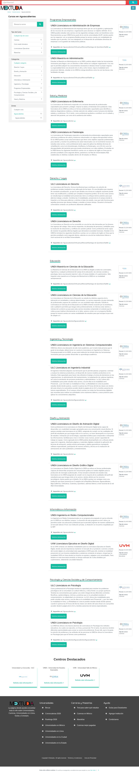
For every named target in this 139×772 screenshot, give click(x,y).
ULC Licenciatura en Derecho (65, 184)
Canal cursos (16, 12)
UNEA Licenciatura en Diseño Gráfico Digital (72, 465)
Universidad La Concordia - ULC (23, 668)
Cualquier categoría (20, 63)
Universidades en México (55, 725)
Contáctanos (114, 719)
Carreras (16, 40)
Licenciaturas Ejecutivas (21, 48)
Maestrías (17, 52)
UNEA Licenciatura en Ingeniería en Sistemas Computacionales (81, 345)
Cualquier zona (18, 109)
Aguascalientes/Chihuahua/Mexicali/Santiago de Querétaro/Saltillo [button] (81, 47)
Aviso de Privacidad (90, 758)
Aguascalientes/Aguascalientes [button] (68, 321)
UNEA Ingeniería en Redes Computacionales (72, 515)
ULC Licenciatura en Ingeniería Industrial (70, 367)
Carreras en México (84, 713)
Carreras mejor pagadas (86, 725)
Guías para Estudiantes (118, 708)
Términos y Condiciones (75, 758)
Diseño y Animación (20, 71)
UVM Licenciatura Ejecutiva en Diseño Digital (72, 543)
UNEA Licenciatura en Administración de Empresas (75, 25)
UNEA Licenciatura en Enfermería (67, 101)
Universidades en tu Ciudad (56, 737)
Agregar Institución (116, 713)
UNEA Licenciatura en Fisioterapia (67, 132)
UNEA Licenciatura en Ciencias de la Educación (74, 295)
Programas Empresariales (22, 88)
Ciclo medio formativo (21, 44)
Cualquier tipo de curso (21, 36)
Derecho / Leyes (19, 67)
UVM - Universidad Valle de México (85, 668)
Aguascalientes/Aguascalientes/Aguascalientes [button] (74, 640)
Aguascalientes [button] (63, 121)
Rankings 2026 (51, 719)
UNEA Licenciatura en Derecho (66, 221)
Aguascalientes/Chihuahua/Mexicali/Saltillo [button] (72, 77)
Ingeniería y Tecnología (21, 84)
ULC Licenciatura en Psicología (66, 585)
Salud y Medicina (19, 99)
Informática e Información (22, 80)
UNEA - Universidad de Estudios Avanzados (54, 669)
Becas (47, 708)
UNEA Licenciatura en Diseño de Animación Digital (75, 424)
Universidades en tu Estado (56, 743)
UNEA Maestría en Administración (67, 58)
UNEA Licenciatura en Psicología (66, 622)
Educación (17, 76)
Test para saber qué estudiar (88, 708)
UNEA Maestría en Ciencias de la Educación (72, 266)
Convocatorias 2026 (53, 713)
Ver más (92, 770)
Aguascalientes (19, 114)
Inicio (9, 12)
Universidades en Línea (54, 731)
